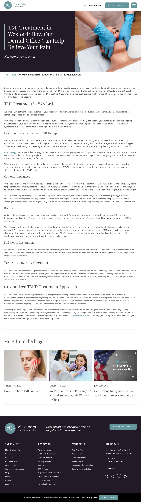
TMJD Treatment (44, 465)
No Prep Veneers (44, 461)
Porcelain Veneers (45, 458)
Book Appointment (117, 5)
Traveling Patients (79, 458)
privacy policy (92, 498)
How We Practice (11, 461)
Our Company (12, 444)
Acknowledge (109, 497)
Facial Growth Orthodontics (48, 476)
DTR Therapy (10, 152)
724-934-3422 (94, 5)
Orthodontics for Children (48, 484)
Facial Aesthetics (44, 450)
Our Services (45, 444)
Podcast (8, 476)
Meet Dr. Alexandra (12, 450)
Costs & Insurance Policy (81, 469)
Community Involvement (14, 469)
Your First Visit (77, 450)
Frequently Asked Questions (83, 465)
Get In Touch (112, 444)
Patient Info (78, 444)
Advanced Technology (13, 465)
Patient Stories (77, 461)
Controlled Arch (44, 480)
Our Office (9, 454)
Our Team (9, 458)
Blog (14, 75)
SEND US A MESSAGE (115, 462)
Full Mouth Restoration (47, 454)
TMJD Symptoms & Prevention (49, 473)
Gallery (8, 480)
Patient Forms (77, 454)
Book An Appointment (123, 427)
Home (6, 75)
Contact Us (9, 484)
